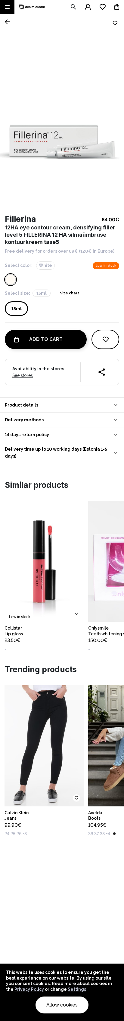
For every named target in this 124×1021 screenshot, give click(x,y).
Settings (77, 989)
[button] (62, 405)
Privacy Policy (29, 989)
